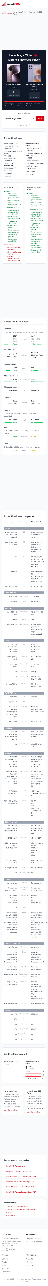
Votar (40, 118)
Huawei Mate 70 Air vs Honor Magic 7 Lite (20, 1187)
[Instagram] (7, 1249)
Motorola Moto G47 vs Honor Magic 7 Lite (20, 1182)
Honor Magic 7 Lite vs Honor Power (18, 1166)
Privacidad (29, 1262)
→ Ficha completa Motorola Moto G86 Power (19, 1209)
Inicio (4, 13)
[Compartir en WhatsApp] (30, 125)
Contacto (29, 1259)
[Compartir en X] (27, 125)
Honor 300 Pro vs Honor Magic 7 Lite (18, 1171)
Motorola (5, 1268)
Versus (9, 13)
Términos (29, 1265)
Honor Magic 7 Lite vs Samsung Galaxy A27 (21, 1192)
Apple (4, 1262)
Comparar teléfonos (33, 1238)
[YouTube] (10, 1249)
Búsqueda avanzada (33, 1242)
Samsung (5, 1259)
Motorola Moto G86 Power (34, 85)
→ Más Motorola (9, 1215)
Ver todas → (7, 1272)
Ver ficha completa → (11, 1110)
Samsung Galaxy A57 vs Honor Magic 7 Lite (21, 1176)
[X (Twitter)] (3, 1249)
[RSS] (14, 1249)
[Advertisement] (24, 291)
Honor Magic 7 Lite (13, 84)
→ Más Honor (8, 1212)
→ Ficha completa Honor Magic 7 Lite (17, 1206)
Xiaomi (4, 1265)
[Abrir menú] (43, 4)
